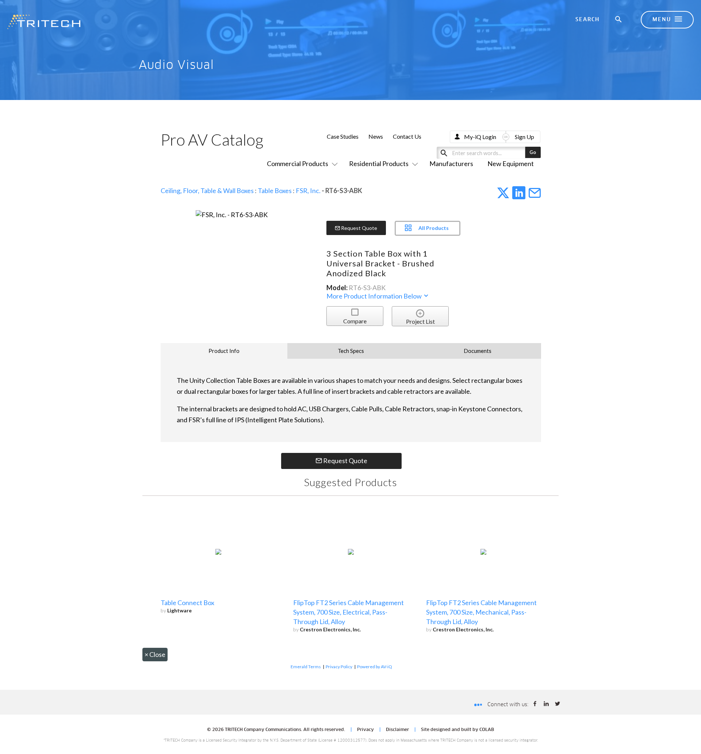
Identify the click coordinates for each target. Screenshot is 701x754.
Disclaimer (397, 730)
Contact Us (407, 136)
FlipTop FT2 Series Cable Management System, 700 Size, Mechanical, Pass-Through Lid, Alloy (481, 612)
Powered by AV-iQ (374, 666)
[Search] (619, 19)
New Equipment (510, 163)
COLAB (486, 730)
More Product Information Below (374, 296)
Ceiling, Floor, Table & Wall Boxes (207, 190)
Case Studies (343, 136)
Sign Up (524, 136)
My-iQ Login (480, 136)
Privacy (365, 730)
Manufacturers (451, 163)
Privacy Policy (339, 666)
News (375, 136)
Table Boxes (275, 190)
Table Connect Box (187, 603)
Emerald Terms (306, 666)
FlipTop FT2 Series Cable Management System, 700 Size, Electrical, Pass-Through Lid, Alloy (348, 612)
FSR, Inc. (308, 190)
